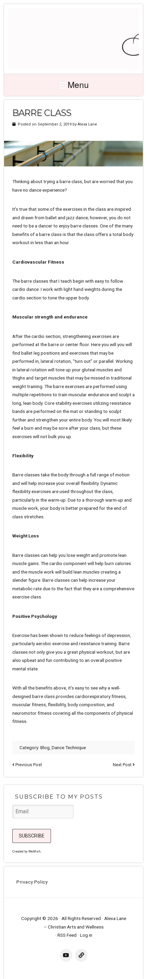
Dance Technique (69, 747)
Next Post (122, 764)
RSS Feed (67, 935)
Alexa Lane (87, 124)
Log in (86, 935)
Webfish (34, 851)
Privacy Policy (32, 882)
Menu (78, 84)
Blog (45, 747)
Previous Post (28, 764)
